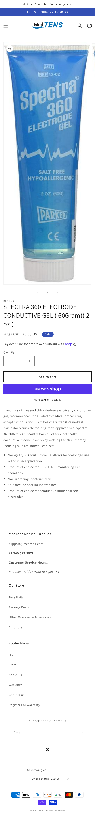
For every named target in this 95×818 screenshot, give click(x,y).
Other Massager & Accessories (30, 617)
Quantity (8, 352)
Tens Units (16, 597)
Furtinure (15, 627)
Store (13, 665)
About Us (15, 675)
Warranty (15, 685)
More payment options (47, 399)
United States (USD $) (45, 779)
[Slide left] (38, 293)
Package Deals (19, 607)
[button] (5, 25)
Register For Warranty (24, 705)
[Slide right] (57, 293)
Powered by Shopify (55, 810)
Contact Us (17, 695)
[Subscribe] (81, 733)
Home (13, 655)
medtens (42, 810)
